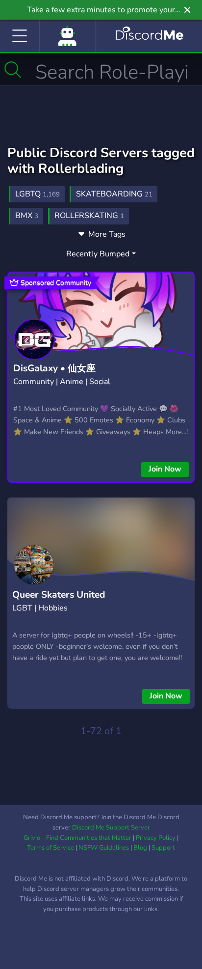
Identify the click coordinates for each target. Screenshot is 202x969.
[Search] (13, 70)
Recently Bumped (97, 254)
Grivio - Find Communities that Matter (77, 837)
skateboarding (114, 194)
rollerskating (89, 215)
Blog (140, 847)
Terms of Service (50, 847)
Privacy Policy (156, 837)
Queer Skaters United (58, 594)
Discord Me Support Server (111, 827)
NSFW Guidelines (103, 847)
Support (163, 847)
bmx (26, 215)
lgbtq (37, 194)
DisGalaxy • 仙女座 (54, 368)
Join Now (165, 469)
